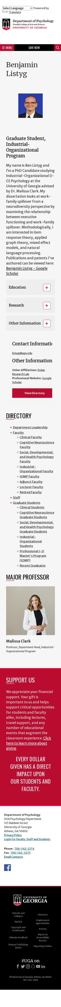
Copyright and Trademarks (18, 929)
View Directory (35, 393)
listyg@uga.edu (22, 353)
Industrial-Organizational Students (31, 541)
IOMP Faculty (29, 476)
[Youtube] (38, 966)
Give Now (34, 47)
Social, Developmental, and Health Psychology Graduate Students (37, 526)
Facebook (7, 867)
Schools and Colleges (18, 914)
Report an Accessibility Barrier (42, 937)
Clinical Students (32, 507)
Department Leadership (30, 427)
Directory (43, 914)
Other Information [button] (25, 323)
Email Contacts (13, 856)
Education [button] (17, 287)
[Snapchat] (33, 966)
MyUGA (18, 921)
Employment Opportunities (43, 922)
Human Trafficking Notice (18, 946)
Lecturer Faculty (31, 487)
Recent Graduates (33, 566)
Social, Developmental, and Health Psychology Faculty (37, 456)
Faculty (18, 433)
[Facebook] (18, 966)
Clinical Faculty (31, 437)
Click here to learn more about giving (28, 743)
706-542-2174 (24, 848)
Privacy (43, 929)
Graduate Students (26, 503)
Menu (9, 47)
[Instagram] (28, 966)
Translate (15, 12)
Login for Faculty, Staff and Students (27, 839)
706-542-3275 (20, 852)
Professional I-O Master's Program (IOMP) (33, 555)
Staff (16, 497)
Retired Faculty (31, 492)
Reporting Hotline (43, 946)
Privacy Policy (13, 835)
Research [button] (16, 305)
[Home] (30, 27)
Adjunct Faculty (31, 482)
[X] (23, 966)
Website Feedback (18, 937)
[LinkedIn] (43, 966)
